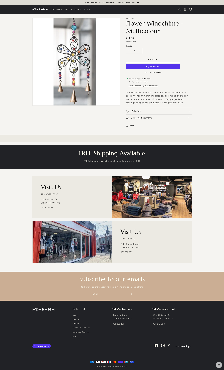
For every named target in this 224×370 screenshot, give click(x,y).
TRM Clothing (108, 366)
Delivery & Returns (80, 332)
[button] (57, 9)
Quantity (129, 46)
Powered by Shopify (120, 366)
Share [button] (131, 126)
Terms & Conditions (81, 328)
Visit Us (75, 319)
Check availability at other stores (143, 86)
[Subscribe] (131, 294)
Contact (75, 324)
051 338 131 (118, 324)
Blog (74, 336)
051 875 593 (158, 324)
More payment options (153, 72)
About (75, 315)
